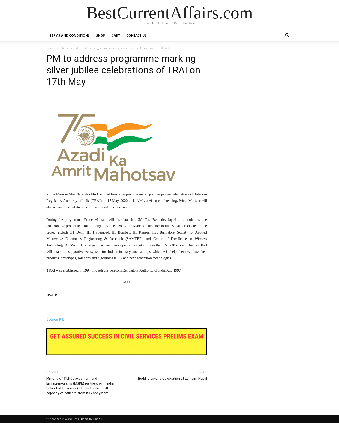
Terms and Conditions (70, 35)
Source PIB (55, 319)
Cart (116, 35)
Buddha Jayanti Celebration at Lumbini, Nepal (172, 378)
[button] (287, 36)
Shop (100, 35)
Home (50, 48)
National (64, 48)
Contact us (136, 35)
